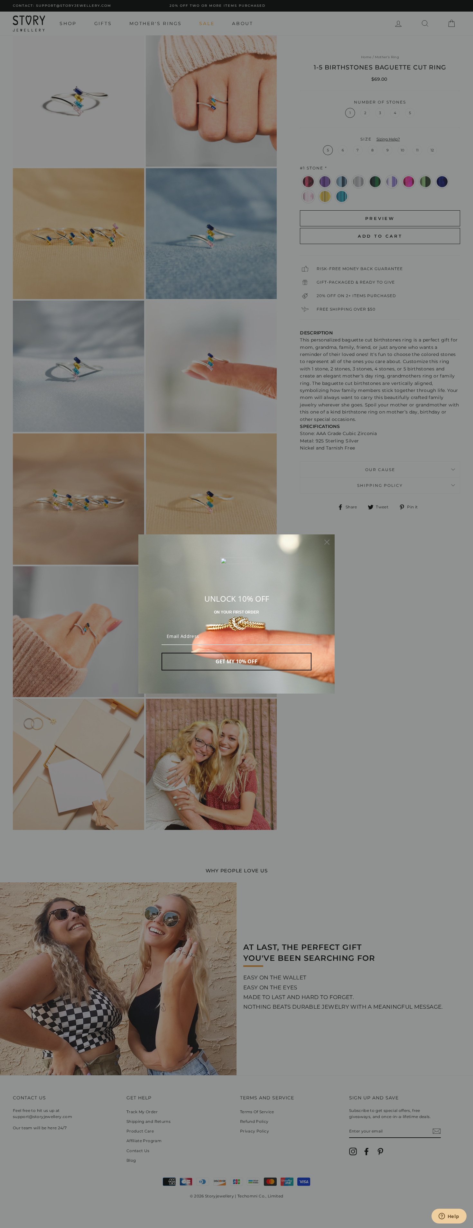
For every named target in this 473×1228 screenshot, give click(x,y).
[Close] (327, 542)
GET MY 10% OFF (236, 661)
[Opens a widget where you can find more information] (449, 1217)
